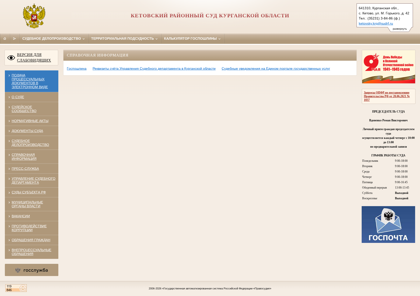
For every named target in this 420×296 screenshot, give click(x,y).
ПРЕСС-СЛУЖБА (25, 169)
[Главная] (5, 38)
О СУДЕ (18, 97)
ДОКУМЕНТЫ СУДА (27, 131)
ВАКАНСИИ (21, 216)
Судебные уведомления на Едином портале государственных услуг (276, 68)
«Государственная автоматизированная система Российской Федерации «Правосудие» (216, 288)
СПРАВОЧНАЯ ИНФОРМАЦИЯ (24, 157)
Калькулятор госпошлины (191, 38)
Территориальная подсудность (123, 38)
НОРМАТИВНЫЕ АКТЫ (30, 121)
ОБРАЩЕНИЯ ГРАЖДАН (31, 240)
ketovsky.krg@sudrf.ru (376, 23)
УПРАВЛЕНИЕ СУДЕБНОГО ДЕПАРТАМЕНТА (33, 180)
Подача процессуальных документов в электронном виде (30, 81)
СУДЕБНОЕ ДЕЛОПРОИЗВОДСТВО (30, 143)
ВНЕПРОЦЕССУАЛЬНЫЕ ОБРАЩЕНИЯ (31, 252)
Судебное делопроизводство (52, 38)
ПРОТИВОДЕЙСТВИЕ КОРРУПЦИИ (29, 228)
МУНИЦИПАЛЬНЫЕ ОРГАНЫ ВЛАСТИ (27, 204)
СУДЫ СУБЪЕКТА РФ (29, 192)
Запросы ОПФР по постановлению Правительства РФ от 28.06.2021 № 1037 (387, 96)
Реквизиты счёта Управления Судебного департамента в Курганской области (154, 68)
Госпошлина (77, 68)
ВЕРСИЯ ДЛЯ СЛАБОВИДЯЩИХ (34, 57)
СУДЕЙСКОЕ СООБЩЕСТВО (24, 109)
